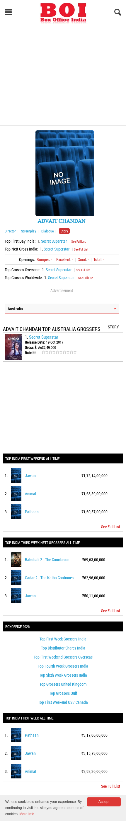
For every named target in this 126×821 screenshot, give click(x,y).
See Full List (78, 241)
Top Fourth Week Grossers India (63, 666)
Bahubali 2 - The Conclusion (47, 559)
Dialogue (47, 231)
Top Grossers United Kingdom (63, 684)
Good (82, 259)
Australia (15, 308)
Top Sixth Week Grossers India (63, 675)
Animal (30, 493)
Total (97, 259)
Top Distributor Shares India (63, 648)
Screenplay (28, 231)
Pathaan (32, 511)
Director (10, 231)
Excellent (63, 259)
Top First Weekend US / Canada (63, 702)
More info (26, 814)
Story (64, 231)
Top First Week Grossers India (63, 639)
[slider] (59, 352)
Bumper (43, 259)
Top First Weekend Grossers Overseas (63, 657)
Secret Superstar (54, 241)
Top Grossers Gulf (63, 693)
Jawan (30, 475)
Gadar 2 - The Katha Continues (49, 577)
